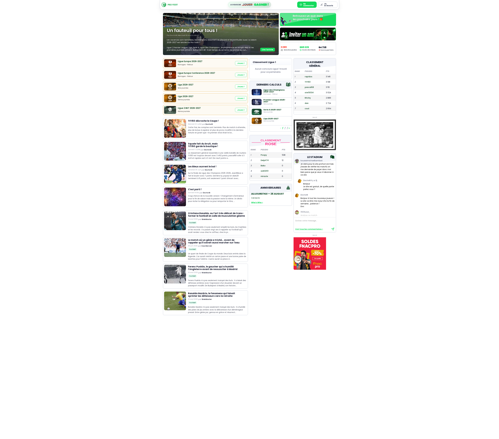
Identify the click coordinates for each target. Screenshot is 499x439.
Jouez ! (241, 63)
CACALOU (255, 198)
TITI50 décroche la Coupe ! (203, 121)
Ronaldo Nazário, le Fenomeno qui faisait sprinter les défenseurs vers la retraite (211, 294)
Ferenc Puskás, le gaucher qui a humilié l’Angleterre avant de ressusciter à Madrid (212, 268)
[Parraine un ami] (308, 34)
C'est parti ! (195, 189)
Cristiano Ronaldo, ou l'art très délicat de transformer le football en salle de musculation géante (216, 214)
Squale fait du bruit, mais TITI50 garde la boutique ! (203, 145)
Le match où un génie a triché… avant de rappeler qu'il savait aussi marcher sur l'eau (213, 241)
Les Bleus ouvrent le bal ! (202, 166)
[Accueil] (173, 4)
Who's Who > (257, 202)
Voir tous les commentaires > (309, 229)
